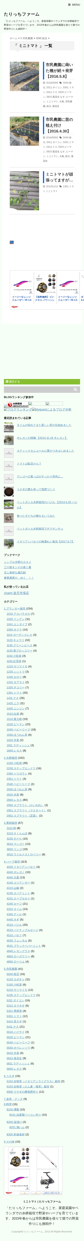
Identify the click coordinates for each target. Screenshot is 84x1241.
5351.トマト (14, 1016)
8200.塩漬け (14, 1122)
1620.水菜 (13, 740)
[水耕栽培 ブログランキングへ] (18, 405)
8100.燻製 (13, 1109)
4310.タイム (14, 909)
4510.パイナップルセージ (22, 930)
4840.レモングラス (18, 951)
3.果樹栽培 (10, 822)
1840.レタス (14, 750)
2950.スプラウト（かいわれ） (25, 805)
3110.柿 (11, 828)
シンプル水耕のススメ (17, 562)
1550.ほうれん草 (17, 734)
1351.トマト (14, 692)
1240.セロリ (14, 676)
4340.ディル (14, 914)
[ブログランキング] (18, 410)
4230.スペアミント (18, 893)
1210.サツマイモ (17, 666)
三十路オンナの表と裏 (17, 567)
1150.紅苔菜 (14, 661)
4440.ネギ (13, 919)
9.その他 (9, 1141)
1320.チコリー (16, 687)
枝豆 (48, 106)
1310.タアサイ (16, 682)
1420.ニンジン (16, 708)
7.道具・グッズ (13, 1099)
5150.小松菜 (14, 984)
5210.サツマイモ (17, 989)
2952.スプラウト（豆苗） (22, 815)
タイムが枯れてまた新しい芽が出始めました (44, 425)
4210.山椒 (13, 887)
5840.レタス (14, 1068)
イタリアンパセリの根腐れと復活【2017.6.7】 (45, 541)
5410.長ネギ (14, 1021)
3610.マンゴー (16, 843)
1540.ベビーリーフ (18, 729)
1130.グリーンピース (19, 645)
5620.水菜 (13, 1053)
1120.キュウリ (15, 640)
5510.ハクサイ (16, 1031)
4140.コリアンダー (18, 882)
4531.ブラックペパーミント (24, 945)
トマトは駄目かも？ (29, 463)
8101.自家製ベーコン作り (25, 1114)
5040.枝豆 (13, 974)
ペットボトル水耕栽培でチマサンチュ (40, 528)
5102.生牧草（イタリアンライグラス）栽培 (33, 1081)
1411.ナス (13, 698)
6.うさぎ (9, 1076)
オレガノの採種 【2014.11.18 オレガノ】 (42, 437)
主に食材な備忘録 (15, 572)
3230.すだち (14, 838)
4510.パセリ (14, 935)
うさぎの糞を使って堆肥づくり (36, 489)
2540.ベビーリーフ (18, 784)
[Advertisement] (44, 242)
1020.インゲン (16, 619)
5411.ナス (51, 92)
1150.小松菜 (14, 655)
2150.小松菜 (14, 763)
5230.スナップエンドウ (21, 995)
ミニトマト (52, 101)
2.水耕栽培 (10, 757)
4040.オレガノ (16, 872)
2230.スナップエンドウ (21, 768)
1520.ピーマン (16, 724)
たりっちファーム (22, 14)
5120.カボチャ (16, 979)
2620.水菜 (13, 794)
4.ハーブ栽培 (12, 861)
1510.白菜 (13, 713)
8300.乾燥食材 (16, 1134)
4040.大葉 (13, 877)
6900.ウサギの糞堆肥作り (22, 1091)
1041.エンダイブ (17, 624)
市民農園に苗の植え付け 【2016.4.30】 (59, 125)
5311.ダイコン (54, 87)
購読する (14, 381)
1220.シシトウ (16, 671)
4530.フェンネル (17, 940)
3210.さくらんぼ (17, 833)
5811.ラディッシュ (18, 1063)
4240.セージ (14, 903)
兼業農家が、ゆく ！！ (19, 577)
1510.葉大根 (14, 719)
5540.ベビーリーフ (18, 1042)
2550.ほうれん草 (17, 789)
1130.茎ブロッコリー (19, 650)
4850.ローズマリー (18, 956)
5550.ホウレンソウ (18, 1047)
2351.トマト (14, 778)
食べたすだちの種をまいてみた (36, 515)
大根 (61, 101)
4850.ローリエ (16, 961)
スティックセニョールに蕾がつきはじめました (45, 450)
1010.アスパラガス (18, 613)
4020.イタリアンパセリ (21, 866)
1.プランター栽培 (14, 608)
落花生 (55, 106)
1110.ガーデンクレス (19, 634)
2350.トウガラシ (17, 773)
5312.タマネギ (16, 1005)
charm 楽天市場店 (16, 593)
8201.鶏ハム (17, 1127)
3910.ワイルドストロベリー (24, 854)
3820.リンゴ (14, 849)
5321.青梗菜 (14, 1010)
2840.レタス (14, 799)
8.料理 (8, 1104)
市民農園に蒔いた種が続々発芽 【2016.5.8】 (59, 71)
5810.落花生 (53, 96)
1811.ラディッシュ (18, 745)
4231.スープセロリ (18, 898)
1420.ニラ (13, 703)
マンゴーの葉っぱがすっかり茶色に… (40, 476)
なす (62, 96)
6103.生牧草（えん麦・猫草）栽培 (28, 1086)
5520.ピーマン (16, 1037)
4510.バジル (14, 924)
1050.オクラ (14, 629)
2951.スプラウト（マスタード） (26, 810)
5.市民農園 (10, 968)
